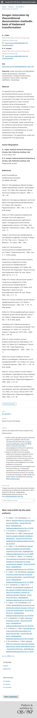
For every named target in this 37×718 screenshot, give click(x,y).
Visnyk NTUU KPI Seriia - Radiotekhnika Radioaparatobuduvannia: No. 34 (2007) (20, 636)
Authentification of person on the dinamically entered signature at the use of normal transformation (20, 607)
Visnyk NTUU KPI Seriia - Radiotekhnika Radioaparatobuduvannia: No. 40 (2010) (20, 612)
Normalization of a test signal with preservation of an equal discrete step (20, 630)
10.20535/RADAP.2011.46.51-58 (13, 496)
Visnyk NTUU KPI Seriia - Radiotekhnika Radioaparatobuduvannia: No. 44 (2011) (20, 597)
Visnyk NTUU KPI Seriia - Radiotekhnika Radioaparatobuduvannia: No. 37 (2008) (20, 579)
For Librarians (7, 687)
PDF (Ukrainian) (10, 404)
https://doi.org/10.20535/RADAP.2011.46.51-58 (18, 66)
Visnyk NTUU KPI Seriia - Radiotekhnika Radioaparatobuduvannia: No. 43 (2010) (20, 623)
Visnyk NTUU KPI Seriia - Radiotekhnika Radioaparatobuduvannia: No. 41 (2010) (20, 525)
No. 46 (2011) (20, 7)
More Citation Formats (10, 500)
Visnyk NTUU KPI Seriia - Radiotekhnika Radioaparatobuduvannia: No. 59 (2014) (20, 566)
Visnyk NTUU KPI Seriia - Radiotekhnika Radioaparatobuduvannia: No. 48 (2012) (20, 541)
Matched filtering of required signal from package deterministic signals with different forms (20, 643)
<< (3, 656)
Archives (10, 7)
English (5, 666)
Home (4, 7)
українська (7, 669)
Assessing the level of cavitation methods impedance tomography (19, 535)
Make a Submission (11, 697)
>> (13, 656)
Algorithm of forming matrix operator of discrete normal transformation (20, 574)
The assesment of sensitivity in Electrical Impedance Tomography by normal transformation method (20, 561)
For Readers (6, 681)
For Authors (6, 684)
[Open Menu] (2, 2)
